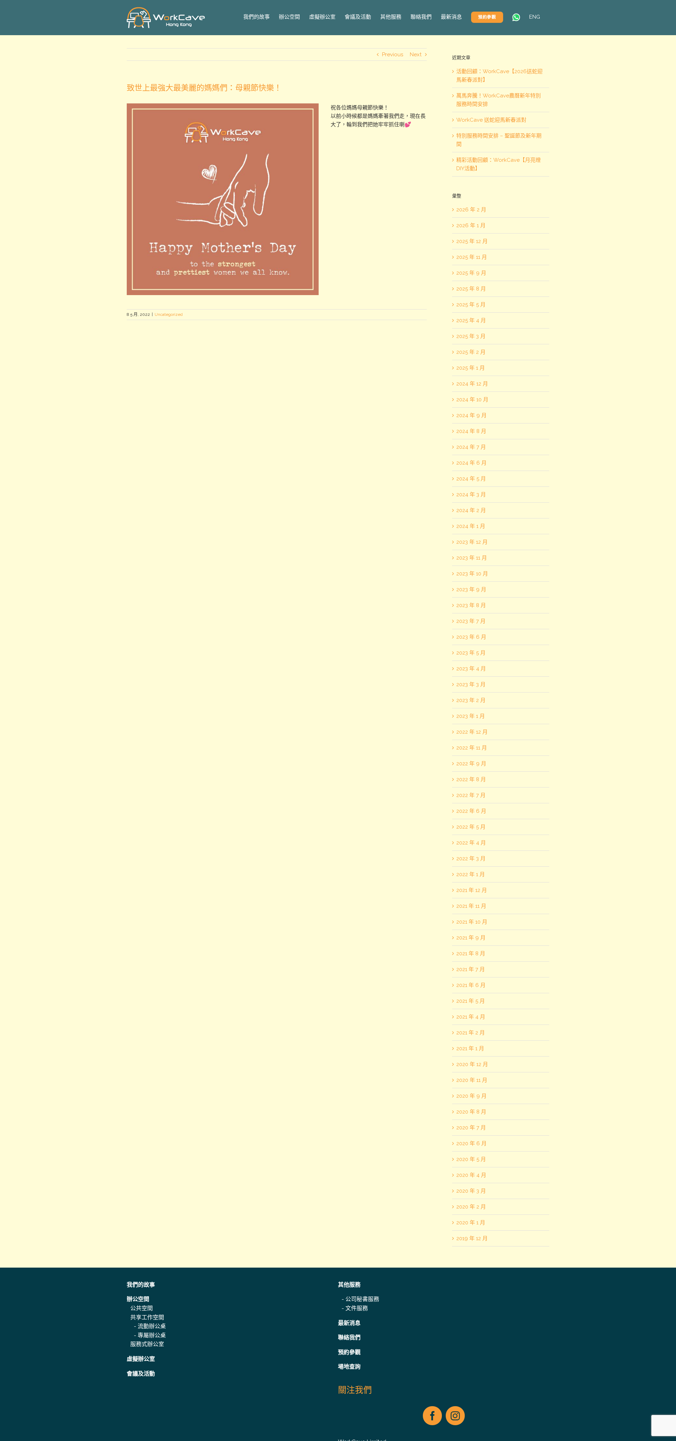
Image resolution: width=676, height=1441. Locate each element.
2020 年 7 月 (471, 1127)
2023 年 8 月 (471, 605)
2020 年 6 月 (471, 1143)
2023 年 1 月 (470, 716)
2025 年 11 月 (471, 257)
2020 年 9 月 (471, 1096)
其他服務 (349, 1284)
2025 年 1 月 (470, 368)
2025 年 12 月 (472, 241)
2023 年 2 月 (471, 700)
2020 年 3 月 (471, 1191)
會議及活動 (141, 1373)
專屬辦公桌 (152, 1335)
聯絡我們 (349, 1337)
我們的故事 (141, 1284)
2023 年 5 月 (471, 653)
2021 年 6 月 (471, 985)
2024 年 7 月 (471, 447)
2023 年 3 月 (471, 684)
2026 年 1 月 (471, 225)
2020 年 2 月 (471, 1207)
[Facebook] (432, 1415)
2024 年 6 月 (471, 463)
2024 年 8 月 (471, 431)
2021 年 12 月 (471, 890)
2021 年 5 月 (470, 1001)
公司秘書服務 (362, 1299)
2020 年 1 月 (470, 1222)
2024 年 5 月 (471, 479)
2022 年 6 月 (471, 811)
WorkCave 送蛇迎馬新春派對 (491, 120)
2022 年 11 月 (471, 748)
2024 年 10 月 (472, 399)
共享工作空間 (147, 1317)
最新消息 (349, 1323)
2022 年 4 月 (471, 843)
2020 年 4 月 (471, 1175)
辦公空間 (138, 1299)
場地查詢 (349, 1366)
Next (415, 54)
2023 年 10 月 (472, 573)
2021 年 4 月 (470, 1017)
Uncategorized (169, 314)
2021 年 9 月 (471, 938)
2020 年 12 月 (472, 1064)
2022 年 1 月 (470, 874)
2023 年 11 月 (471, 558)
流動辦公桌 (152, 1326)
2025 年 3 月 (471, 336)
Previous (392, 54)
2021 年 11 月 (471, 906)
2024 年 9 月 (471, 415)
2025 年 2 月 (471, 352)
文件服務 (356, 1308)
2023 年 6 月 (471, 637)
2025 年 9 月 (471, 273)
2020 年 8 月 (471, 1112)
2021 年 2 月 (470, 1032)
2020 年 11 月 (471, 1080)
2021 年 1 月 (470, 1048)
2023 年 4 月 (471, 668)
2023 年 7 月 (471, 621)
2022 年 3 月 (471, 858)
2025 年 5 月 (471, 304)
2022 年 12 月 (472, 732)
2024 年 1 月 (470, 526)
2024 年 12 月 (472, 384)
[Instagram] (455, 1415)
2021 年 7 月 (470, 969)
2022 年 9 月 (471, 763)
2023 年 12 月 (472, 542)
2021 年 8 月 (470, 953)
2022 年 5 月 (471, 827)
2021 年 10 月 (471, 922)
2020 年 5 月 (471, 1159)
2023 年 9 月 (471, 589)
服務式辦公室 (147, 1344)
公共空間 (141, 1308)
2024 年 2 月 (471, 510)
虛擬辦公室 (141, 1359)
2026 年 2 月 (471, 209)
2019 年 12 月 (472, 1238)
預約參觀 (349, 1352)
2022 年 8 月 (471, 779)
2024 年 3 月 (471, 494)
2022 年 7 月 (471, 795)
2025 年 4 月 (471, 320)
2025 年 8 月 (471, 289)
